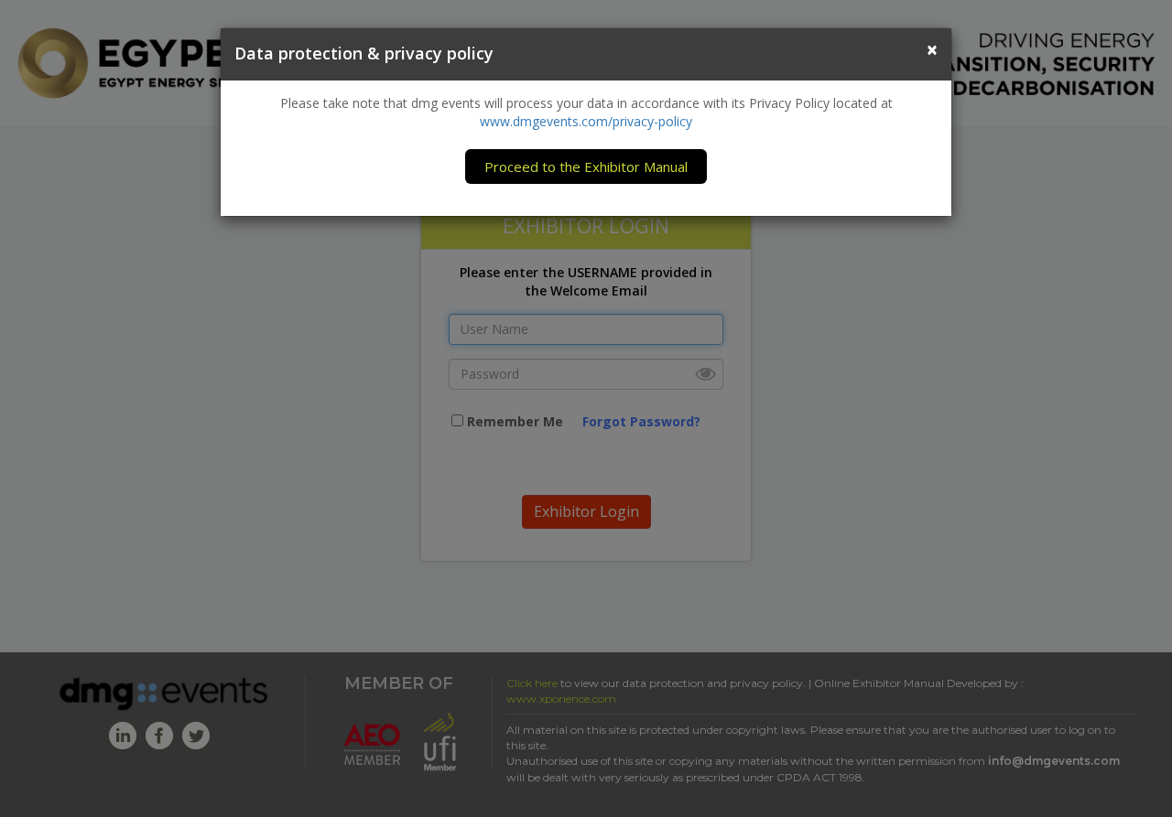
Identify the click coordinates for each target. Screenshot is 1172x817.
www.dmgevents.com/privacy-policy (586, 121)
